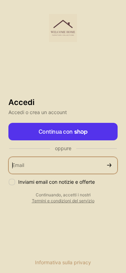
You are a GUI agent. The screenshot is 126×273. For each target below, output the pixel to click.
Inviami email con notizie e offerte (56, 182)
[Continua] (109, 165)
